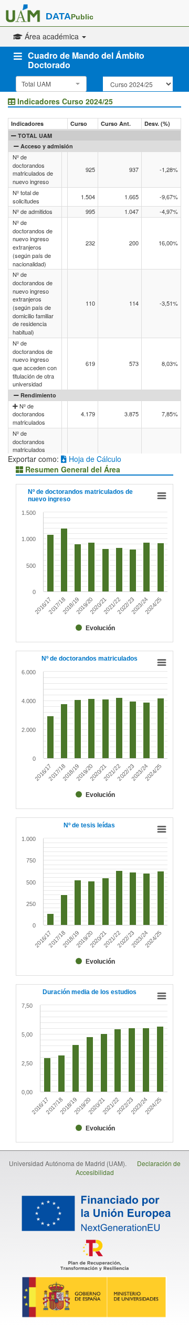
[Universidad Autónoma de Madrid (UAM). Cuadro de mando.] (23, 13)
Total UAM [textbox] (36, 83)
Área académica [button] (52, 36)
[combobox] (51, 84)
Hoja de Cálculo (94, 459)
